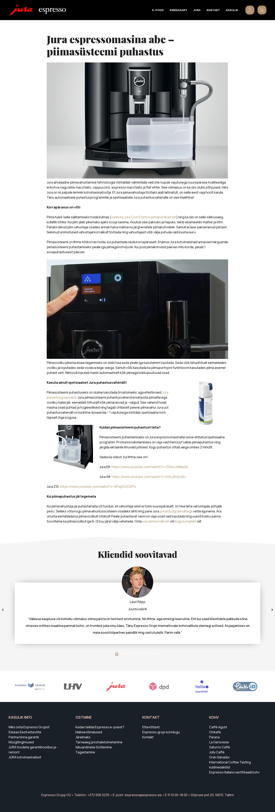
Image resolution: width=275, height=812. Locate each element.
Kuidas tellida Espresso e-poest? (99, 727)
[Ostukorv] (261, 10)
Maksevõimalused (88, 732)
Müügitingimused (21, 742)
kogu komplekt (185, 521)
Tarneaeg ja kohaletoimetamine (98, 742)
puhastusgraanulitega (176, 511)
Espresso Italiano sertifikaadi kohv (234, 772)
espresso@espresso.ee (143, 795)
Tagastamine (85, 752)
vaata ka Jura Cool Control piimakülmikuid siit (143, 217)
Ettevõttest (151, 727)
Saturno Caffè (219, 747)
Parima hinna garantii (24, 737)
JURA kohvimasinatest (25, 757)
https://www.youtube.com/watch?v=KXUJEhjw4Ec (149, 476)
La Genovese (219, 742)
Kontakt (148, 737)
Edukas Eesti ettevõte (25, 732)
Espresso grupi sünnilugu (161, 732)
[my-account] (249, 10)
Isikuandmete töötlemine (93, 747)
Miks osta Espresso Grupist (29, 727)
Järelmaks (82, 737)
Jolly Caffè (216, 752)
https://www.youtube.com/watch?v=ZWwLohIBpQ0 (150, 467)
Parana (214, 737)
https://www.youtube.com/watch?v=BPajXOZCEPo (98, 486)
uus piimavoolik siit (155, 521)
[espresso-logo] (52, 11)
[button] (166, 10)
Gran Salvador (219, 757)
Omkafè (215, 732)
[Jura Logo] (21, 10)
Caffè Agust (218, 727)
